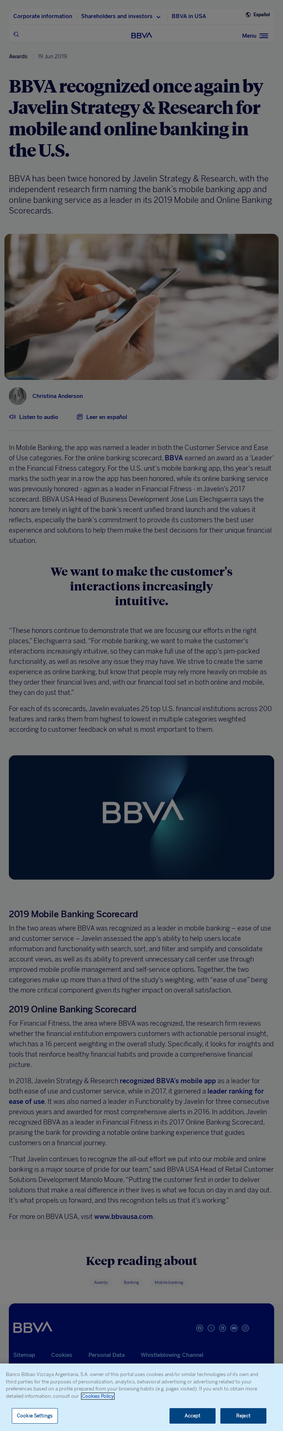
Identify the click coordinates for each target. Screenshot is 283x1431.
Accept (193, 1415)
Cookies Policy (98, 1396)
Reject (243, 1415)
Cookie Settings (35, 1415)
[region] (141, 1397)
